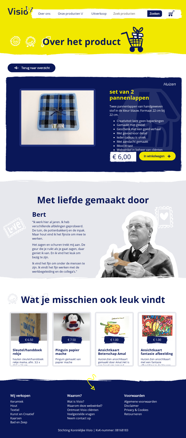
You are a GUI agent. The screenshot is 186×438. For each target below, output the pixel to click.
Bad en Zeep (18, 422)
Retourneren (133, 414)
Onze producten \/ (70, 14)
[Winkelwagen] (171, 13)
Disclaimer (131, 406)
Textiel (14, 410)
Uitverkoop (99, 14)
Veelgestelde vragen (81, 414)
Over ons (44, 14)
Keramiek (16, 402)
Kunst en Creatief (22, 414)
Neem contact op (79, 418)
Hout (13, 406)
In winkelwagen (154, 156)
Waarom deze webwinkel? (84, 406)
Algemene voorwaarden (140, 402)
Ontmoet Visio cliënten (82, 410)
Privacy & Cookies (136, 410)
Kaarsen (16, 418)
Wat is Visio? (75, 402)
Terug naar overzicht (35, 68)
